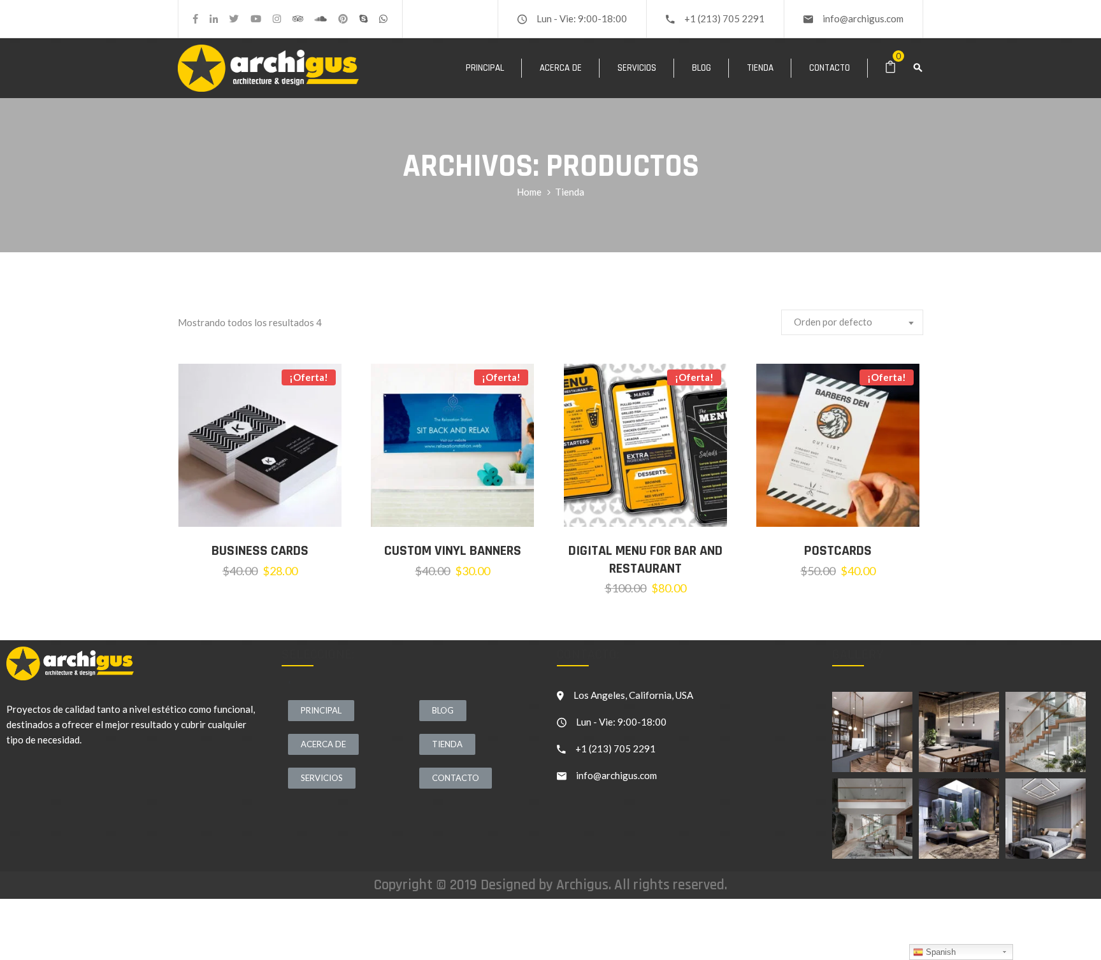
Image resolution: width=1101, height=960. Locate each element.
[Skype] (363, 19)
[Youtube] (255, 19)
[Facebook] (195, 19)
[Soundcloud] (321, 19)
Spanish (939, 952)
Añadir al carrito (269, 508)
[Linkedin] (214, 19)
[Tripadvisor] (297, 19)
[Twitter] (234, 19)
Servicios (636, 68)
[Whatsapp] (383, 19)
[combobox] (852, 322)
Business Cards (260, 551)
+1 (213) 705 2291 (724, 18)
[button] (321, 710)
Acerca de (561, 68)
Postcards (838, 551)
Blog (701, 68)
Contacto (829, 68)
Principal (485, 68)
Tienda (760, 68)
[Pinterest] (343, 19)
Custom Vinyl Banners (452, 551)
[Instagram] (277, 19)
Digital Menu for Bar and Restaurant (645, 560)
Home (529, 191)
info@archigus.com (863, 18)
